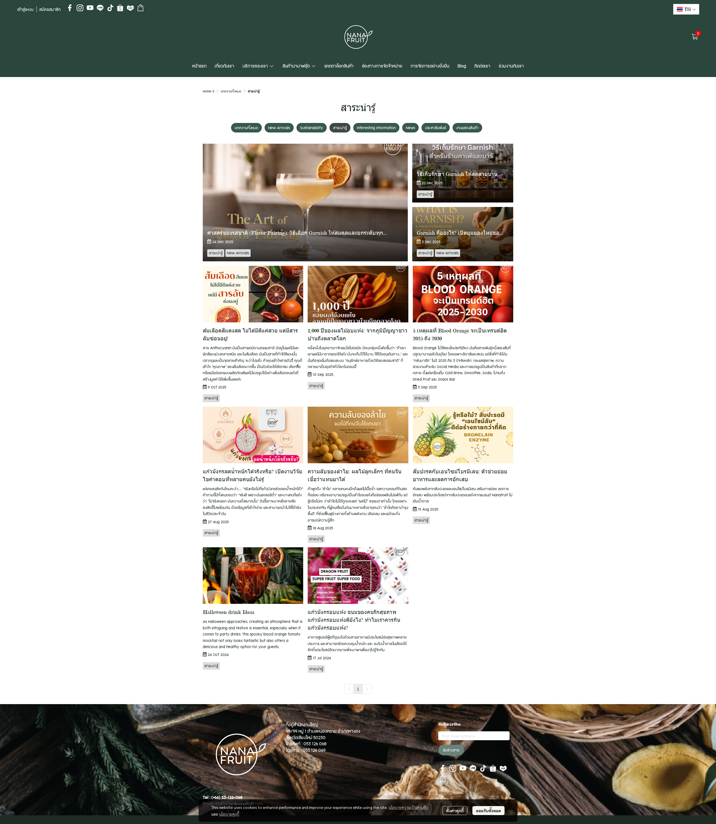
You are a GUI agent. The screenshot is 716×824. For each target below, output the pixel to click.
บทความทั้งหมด (231, 91)
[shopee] (120, 7)
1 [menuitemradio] (358, 688)
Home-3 (208, 91)
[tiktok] (110, 7)
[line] (100, 7)
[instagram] (80, 7)
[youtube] (90, 7)
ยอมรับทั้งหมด (488, 810)
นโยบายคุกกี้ (229, 813)
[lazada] (130, 7)
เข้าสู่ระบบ (25, 9)
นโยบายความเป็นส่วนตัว (408, 807)
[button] (686, 9)
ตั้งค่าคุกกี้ (455, 810)
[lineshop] (140, 7)
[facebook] (69, 7)
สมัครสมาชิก (50, 9)
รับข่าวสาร (451, 750)
